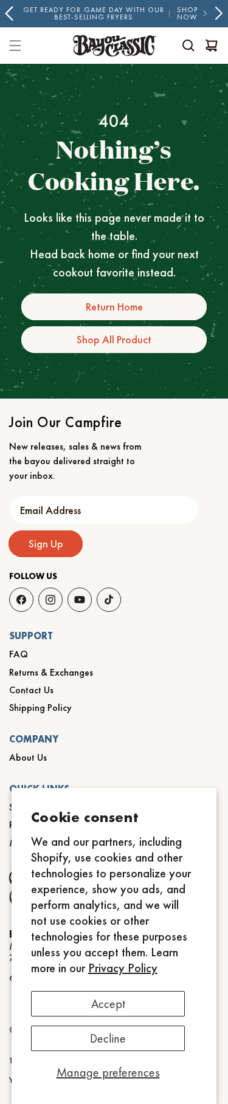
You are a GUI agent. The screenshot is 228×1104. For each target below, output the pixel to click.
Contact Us (31, 690)
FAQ (18, 654)
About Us (28, 757)
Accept (108, 1004)
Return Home (114, 307)
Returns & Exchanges (51, 672)
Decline (108, 1038)
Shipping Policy (40, 707)
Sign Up (46, 543)
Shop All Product (114, 339)
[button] (188, 45)
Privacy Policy (122, 968)
